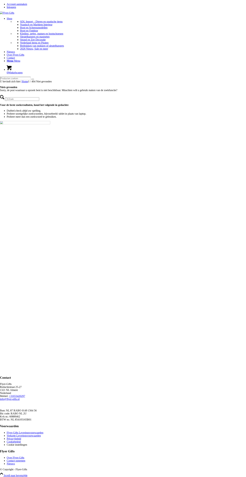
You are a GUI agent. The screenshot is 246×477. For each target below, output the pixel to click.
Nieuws (11, 463)
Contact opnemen (16, 460)
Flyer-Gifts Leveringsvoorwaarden (25, 432)
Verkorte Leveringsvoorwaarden (24, 435)
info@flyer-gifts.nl (10, 399)
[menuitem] (126, 4)
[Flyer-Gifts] (7, 12)
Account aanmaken (17, 4)
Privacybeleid (14, 438)
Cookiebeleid (14, 441)
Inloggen (11, 7)
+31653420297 (17, 396)
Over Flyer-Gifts (15, 457)
